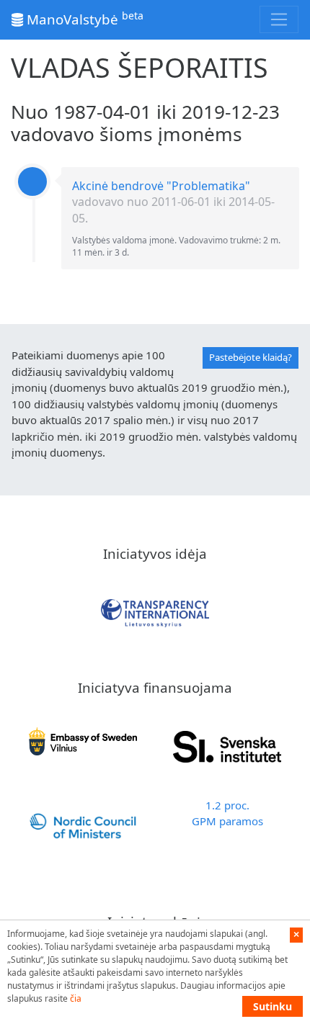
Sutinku (272, 1006)
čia (75, 998)
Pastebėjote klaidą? (250, 357)
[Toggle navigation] (279, 19)
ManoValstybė (83, 18)
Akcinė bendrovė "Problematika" (161, 186)
